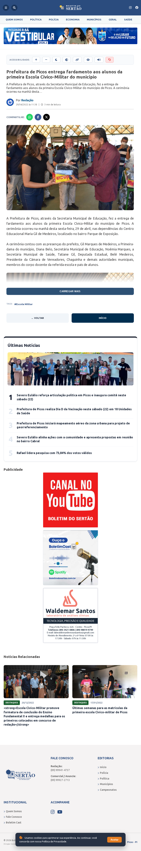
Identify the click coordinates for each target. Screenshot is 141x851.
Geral (113, 19)
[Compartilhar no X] (46, 117)
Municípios (94, 19)
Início (102, 318)
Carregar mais (70, 291)
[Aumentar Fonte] (36, 60)
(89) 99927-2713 (60, 780)
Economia (72, 19)
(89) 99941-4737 (60, 770)
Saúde (128, 19)
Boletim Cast (13, 822)
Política (35, 19)
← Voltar (37, 318)
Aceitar (114, 839)
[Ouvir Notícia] (99, 60)
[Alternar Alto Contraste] (67, 60)
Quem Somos (14, 19)
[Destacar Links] (77, 60)
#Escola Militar (23, 304)
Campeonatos (108, 789)
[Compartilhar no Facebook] (38, 117)
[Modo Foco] (88, 60)
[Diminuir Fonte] (46, 60)
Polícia (54, 19)
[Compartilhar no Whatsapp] (29, 117)
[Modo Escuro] (56, 60)
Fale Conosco (14, 816)
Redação (27, 100)
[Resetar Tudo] (110, 60)
